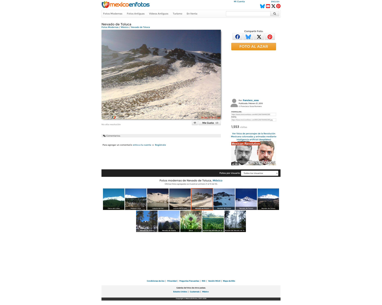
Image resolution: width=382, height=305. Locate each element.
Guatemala (195, 292)
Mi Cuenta (239, 1)
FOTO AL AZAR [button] (253, 46)
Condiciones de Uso (156, 281)
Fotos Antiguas (136, 13)
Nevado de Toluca (140, 27)
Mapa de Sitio (229, 281)
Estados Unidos (180, 292)
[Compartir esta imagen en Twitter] (259, 36)
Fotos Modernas (112, 13)
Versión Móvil (214, 281)
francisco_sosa (251, 100)
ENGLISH (275, 1)
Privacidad (172, 281)
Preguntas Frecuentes (189, 281)
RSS (203, 281)
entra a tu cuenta (142, 145)
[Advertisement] (254, 74)
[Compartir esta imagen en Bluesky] (248, 36)
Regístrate (160, 145)
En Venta (192, 13)
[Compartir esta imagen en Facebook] (237, 36)
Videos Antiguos (158, 13)
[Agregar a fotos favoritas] (195, 122)
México (125, 27)
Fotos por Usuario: (230, 173)
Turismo (177, 13)
